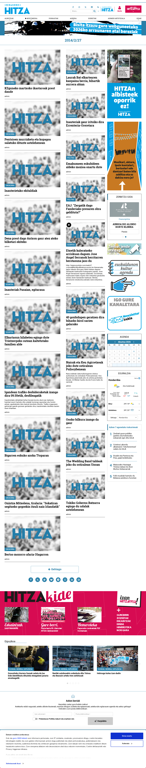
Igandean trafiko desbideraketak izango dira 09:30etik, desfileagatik (31, 393)
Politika (70, 158)
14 (129, 355)
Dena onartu (127, 736)
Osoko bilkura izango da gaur (82, 421)
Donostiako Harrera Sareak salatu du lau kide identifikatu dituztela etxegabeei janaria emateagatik (28, 675)
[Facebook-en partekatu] (31, 579)
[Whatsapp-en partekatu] (65, 579)
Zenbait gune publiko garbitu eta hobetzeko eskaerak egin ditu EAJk (123, 435)
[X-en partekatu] (37, 579)
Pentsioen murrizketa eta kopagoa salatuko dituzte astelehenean (28, 141)
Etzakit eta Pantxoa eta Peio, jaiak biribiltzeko (123, 457)
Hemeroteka (124, 627)
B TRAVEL (127, 225)
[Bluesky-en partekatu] (51, 579)
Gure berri (123, 615)
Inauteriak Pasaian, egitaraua (25, 290)
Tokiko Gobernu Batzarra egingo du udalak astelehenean (83, 506)
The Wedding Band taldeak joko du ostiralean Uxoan (84, 462)
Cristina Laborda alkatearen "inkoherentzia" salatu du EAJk (124, 446)
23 (139, 358)
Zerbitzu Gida (124, 197)
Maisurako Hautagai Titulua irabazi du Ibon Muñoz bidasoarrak (123, 467)
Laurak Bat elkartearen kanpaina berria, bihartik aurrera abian (83, 81)
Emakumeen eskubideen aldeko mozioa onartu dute (84, 165)
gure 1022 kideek (20, 738)
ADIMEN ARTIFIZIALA (116, 18)
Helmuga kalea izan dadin (109, 673)
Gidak (139, 18)
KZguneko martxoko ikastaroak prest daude (30, 90)
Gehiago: (114, 418)
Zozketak (92, 18)
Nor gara (123, 630)
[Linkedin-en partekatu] (72, 579)
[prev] (114, 341)
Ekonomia (71, 72)
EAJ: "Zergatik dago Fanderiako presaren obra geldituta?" (83, 209)
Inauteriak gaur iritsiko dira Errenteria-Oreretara (85, 123)
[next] (133, 341)
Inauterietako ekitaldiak (21, 191)
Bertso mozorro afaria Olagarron (26, 554)
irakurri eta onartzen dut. (56, 719)
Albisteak (9, 18)
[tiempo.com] (139, 378)
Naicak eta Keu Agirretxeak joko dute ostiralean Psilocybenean (84, 365)
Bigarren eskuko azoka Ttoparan (27, 455)
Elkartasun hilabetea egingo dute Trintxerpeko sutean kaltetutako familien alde (27, 341)
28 (129, 362)
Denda (120, 624)
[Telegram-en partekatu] (58, 579)
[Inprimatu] (78, 579)
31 (130, 348)
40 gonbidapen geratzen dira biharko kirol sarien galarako (85, 320)
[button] (127, 418)
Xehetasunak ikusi (13, 763)
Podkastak (53, 18)
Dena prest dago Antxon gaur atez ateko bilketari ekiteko (31, 240)
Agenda (73, 18)
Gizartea (9, 284)
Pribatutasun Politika (47, 719)
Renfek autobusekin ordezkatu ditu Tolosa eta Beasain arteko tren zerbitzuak (71, 674)
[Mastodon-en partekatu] (44, 579)
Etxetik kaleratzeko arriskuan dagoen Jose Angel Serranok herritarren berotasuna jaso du (84, 256)
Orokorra (10, 83)
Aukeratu (125, 743)
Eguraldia (124, 373)
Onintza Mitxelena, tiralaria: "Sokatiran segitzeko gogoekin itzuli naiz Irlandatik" (32, 504)
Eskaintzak (124, 621)
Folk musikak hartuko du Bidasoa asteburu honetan (124, 477)
